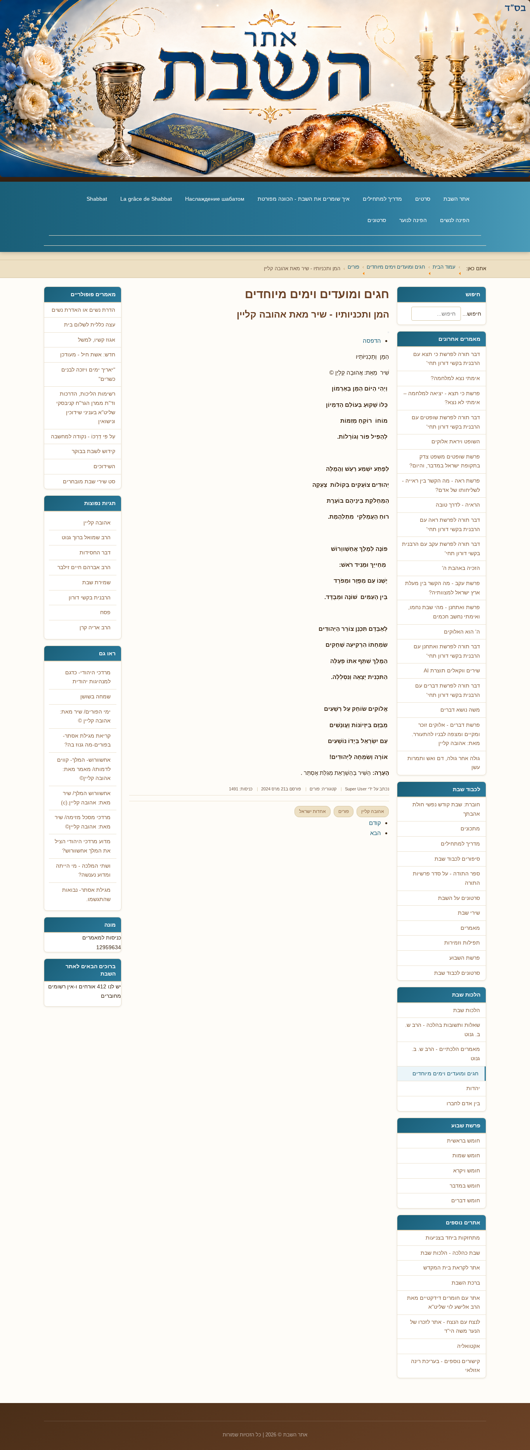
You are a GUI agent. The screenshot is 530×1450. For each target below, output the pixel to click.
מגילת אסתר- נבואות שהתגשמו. (86, 894)
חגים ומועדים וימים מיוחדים (445, 1074)
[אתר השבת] (265, 88)
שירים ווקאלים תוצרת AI (452, 671)
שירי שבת (469, 913)
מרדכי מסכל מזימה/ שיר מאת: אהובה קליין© (83, 822)
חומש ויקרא (466, 1171)
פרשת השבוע (464, 958)
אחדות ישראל (312, 811)
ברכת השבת (466, 1283)
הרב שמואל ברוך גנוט (86, 537)
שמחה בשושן (95, 697)
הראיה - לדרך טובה (458, 505)
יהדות (473, 1088)
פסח (105, 612)
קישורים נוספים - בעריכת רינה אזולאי (445, 1366)
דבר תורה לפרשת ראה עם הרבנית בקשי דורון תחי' (450, 524)
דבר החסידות (95, 553)
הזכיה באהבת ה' (461, 568)
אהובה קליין (372, 811)
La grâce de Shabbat (146, 199)
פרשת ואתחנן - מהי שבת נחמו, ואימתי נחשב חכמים (444, 612)
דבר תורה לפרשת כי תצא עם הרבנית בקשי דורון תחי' (446, 358)
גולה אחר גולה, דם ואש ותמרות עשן (443, 763)
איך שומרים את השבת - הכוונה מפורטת (304, 199)
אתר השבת (456, 199)
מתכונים (470, 829)
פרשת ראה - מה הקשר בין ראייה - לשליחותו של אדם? (441, 485)
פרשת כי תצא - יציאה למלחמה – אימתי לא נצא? (442, 398)
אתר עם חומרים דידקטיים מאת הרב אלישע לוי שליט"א (443, 1302)
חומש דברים (465, 1200)
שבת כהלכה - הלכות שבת (450, 1253)
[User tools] (388, 332)
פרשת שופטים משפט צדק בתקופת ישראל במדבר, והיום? (444, 461)
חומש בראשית (463, 1141)
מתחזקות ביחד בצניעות (453, 1238)
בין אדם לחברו (463, 1103)
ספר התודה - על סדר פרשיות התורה (446, 878)
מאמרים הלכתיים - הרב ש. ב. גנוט (446, 1053)
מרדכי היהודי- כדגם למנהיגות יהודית (88, 677)
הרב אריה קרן (95, 627)
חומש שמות (466, 1155)
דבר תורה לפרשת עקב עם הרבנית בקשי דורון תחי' (441, 548)
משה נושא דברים (460, 710)
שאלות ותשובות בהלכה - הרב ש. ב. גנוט (442, 1029)
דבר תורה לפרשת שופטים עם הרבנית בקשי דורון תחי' (446, 422)
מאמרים (470, 928)
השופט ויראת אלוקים (455, 442)
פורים (315, 789)
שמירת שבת (96, 582)
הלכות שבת (466, 1010)
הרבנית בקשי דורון (90, 598)
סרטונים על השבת (459, 898)
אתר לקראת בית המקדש (451, 1268)
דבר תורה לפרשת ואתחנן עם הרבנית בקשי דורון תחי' (447, 651)
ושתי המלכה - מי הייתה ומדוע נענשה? (83, 870)
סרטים (422, 199)
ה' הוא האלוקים (462, 632)
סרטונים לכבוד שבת (457, 973)
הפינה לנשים (454, 220)
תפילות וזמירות (462, 943)
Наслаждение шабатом (214, 199)
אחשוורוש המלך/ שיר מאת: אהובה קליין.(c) (86, 798)
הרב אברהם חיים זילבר (84, 567)
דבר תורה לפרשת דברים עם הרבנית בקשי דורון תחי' (447, 690)
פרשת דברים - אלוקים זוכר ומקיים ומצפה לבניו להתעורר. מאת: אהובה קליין (446, 734)
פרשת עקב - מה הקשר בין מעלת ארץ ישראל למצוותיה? (442, 588)
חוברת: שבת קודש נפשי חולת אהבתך (446, 809)
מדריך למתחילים (382, 199)
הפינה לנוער (413, 220)
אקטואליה (468, 1346)
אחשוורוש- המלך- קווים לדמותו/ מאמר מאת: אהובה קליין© (84, 769)
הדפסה (372, 340)
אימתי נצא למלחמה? (455, 378)
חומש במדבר (465, 1186)
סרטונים (376, 220)
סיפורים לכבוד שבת (457, 859)
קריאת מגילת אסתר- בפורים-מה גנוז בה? (87, 740)
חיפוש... (471, 314)
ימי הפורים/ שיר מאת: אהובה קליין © (85, 716)
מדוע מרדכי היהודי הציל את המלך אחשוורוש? (83, 846)
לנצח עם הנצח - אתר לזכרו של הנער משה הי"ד (445, 1326)
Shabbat (97, 199)
